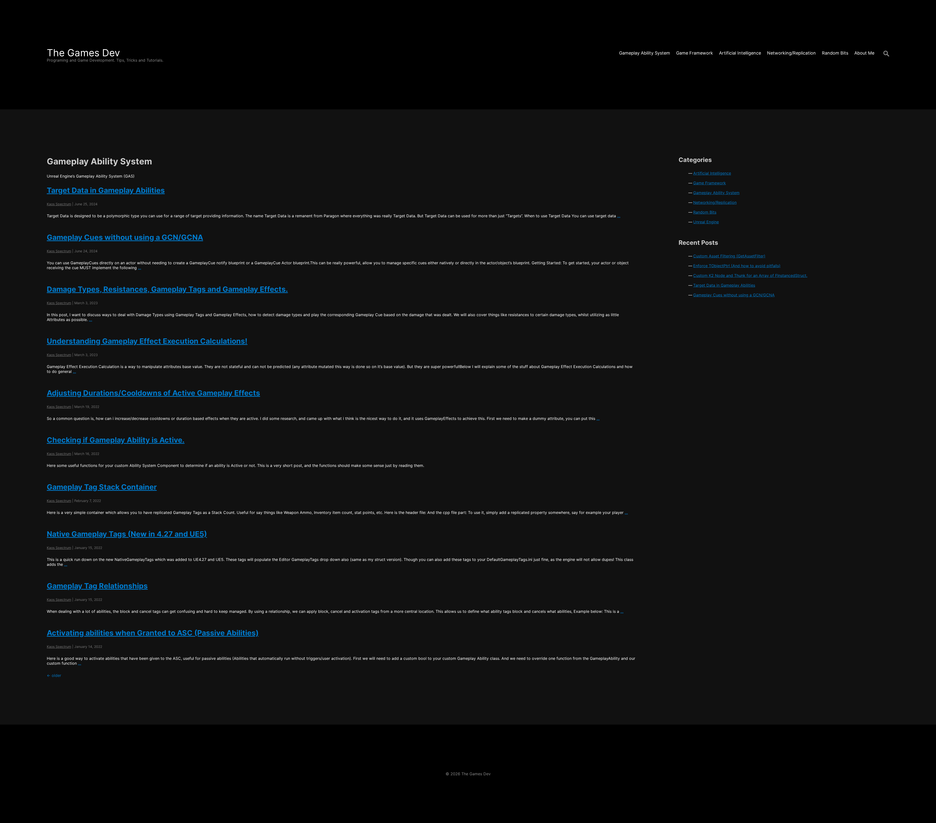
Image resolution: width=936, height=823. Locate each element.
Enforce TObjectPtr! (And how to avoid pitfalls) (736, 265)
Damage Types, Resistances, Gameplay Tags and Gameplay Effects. (167, 289)
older (54, 675)
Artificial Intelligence (712, 173)
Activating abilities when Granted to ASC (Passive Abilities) (153, 632)
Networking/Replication (715, 202)
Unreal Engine (706, 221)
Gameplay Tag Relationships (97, 585)
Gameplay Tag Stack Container (102, 486)
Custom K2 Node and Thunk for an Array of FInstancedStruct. (750, 275)
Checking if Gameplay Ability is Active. (116, 439)
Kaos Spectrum (59, 204)
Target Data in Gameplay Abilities (106, 190)
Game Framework (709, 182)
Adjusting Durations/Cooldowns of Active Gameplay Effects (153, 392)
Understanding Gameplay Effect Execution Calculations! (147, 341)
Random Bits (704, 212)
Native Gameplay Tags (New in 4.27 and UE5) (127, 534)
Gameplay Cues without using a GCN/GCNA (125, 237)
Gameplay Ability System (716, 192)
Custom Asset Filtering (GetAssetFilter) (729, 256)
